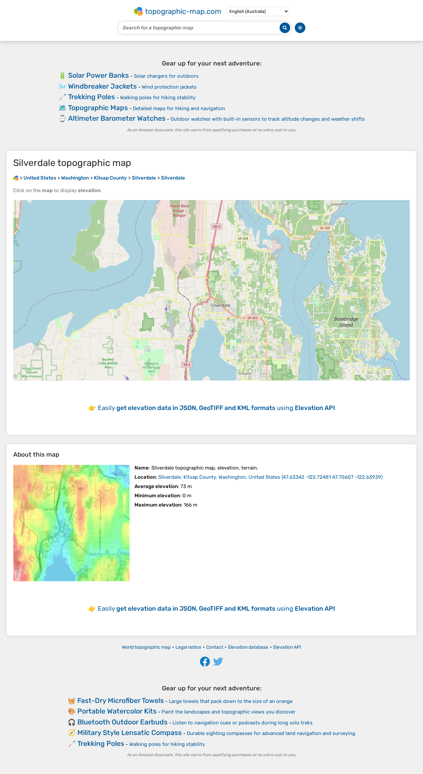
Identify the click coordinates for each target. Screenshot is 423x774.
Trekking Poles (91, 97)
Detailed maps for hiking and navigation (179, 108)
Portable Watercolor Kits (117, 711)
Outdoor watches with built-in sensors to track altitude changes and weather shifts (268, 119)
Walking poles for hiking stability (158, 98)
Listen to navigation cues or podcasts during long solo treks (243, 723)
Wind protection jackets (169, 87)
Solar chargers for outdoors (166, 76)
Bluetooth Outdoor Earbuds (122, 722)
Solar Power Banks (98, 75)
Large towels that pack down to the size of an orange (230, 701)
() (270, 477)
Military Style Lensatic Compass (129, 732)
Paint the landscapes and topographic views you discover (228, 712)
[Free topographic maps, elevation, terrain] (16, 178)
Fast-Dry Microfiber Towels (120, 700)
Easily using (216, 408)
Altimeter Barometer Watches (117, 118)
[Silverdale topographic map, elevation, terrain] (71, 523)
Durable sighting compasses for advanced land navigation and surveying (271, 733)
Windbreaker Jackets (102, 86)
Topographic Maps (98, 107)
